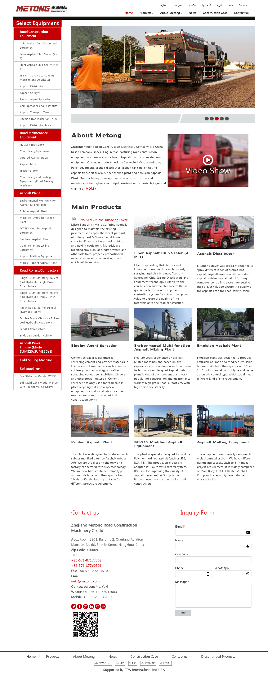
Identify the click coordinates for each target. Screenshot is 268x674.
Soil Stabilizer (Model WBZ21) (39, 376)
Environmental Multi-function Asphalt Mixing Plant (38, 202)
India (231, 5)
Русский (206, 5)
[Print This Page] (103, 606)
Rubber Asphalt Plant (33, 211)
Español (191, 5)
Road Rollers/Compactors (39, 270)
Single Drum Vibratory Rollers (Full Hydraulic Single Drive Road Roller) (39, 282)
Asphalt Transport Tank (34, 112)
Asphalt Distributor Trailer (36, 125)
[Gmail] (97, 606)
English (163, 5)
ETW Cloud (104, 663)
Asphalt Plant (30, 193)
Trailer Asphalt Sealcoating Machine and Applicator (37, 77)
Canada (243, 5)
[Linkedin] (91, 606)
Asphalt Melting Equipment (37, 256)
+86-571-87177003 (86, 560)
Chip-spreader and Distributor (39, 105)
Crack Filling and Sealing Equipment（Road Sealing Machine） (36, 181)
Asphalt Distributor (32, 86)
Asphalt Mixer (28, 164)
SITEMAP (149, 663)
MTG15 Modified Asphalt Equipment (36, 230)
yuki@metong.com (85, 581)
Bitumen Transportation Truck (38, 118)
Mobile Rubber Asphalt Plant (38, 262)
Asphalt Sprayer (30, 92)
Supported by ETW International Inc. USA (134, 669)
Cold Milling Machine (36, 360)
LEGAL (166, 663)
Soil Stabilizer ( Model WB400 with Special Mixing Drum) (39, 384)
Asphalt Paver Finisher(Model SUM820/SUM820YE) (36, 347)
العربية (220, 5)
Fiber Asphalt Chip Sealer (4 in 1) (39, 67)
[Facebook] (79, 606)
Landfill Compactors (32, 329)
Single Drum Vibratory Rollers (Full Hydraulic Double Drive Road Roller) (39, 297)
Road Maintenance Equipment (34, 135)
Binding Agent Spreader (35, 99)
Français (177, 5)
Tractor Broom (29, 170)
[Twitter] (73, 606)
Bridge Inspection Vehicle (36, 335)
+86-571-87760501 (86, 565)
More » (91, 188)
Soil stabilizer (30, 368)
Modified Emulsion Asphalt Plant (37, 220)
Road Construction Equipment (34, 33)
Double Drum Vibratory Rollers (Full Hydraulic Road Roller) (40, 320)
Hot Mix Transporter (33, 144)
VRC (121, 663)
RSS (133, 663)
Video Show (208, 168)
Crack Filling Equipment (35, 151)
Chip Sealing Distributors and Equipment (38, 45)
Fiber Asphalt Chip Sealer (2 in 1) (39, 56)
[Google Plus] (85, 606)
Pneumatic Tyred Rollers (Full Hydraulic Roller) (38, 309)
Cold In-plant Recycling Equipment (34, 247)
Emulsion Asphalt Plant (34, 239)
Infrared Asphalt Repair (35, 157)
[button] (146, 13)
